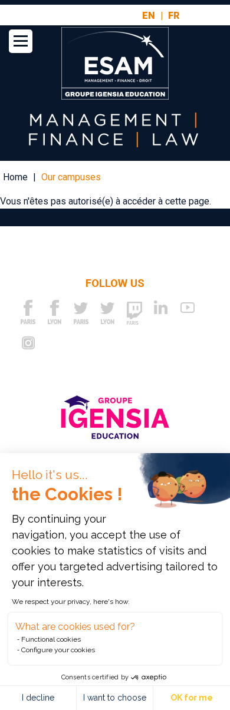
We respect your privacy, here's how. (71, 601)
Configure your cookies (58, 650)
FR (173, 16)
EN (148, 16)
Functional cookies (51, 639)
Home (15, 177)
